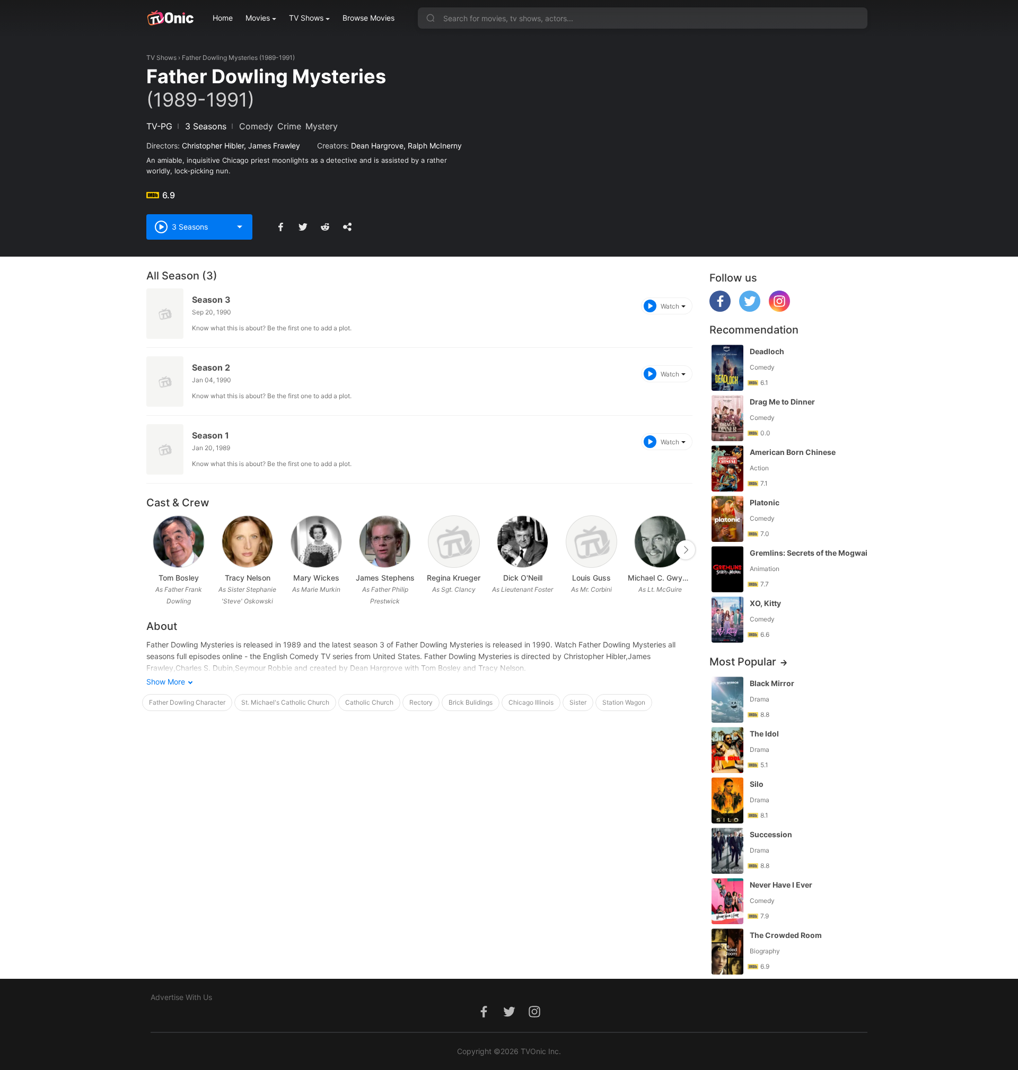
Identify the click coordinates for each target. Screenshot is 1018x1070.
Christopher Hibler (213, 145)
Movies (257, 17)
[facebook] (720, 308)
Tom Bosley (179, 577)
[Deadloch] (727, 368)
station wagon (623, 702)
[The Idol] (727, 750)
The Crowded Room (786, 935)
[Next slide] (685, 549)
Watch (670, 306)
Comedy (256, 126)
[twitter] (749, 308)
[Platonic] (727, 519)
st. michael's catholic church (285, 702)
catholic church (369, 702)
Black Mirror (772, 683)
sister (577, 702)
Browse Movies (368, 17)
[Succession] (727, 851)
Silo (756, 783)
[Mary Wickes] (316, 541)
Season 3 (211, 299)
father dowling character (187, 702)
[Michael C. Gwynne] (660, 541)
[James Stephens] (384, 541)
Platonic (764, 502)
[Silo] (727, 800)
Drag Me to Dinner (782, 401)
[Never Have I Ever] (727, 901)
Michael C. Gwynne (660, 577)
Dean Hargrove (377, 145)
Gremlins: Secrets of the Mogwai (808, 552)
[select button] (239, 227)
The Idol (764, 733)
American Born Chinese (793, 452)
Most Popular (742, 661)
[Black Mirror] (727, 700)
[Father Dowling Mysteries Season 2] (164, 381)
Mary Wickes (316, 577)
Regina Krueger (453, 577)
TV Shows (306, 17)
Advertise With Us (181, 997)
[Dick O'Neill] (522, 541)
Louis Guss (591, 577)
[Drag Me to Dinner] (727, 418)
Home (223, 17)
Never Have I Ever (781, 884)
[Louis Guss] (591, 541)
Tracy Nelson (247, 577)
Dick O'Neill (522, 577)
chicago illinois (531, 702)
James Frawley (274, 145)
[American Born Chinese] (727, 468)
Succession (771, 834)
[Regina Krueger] (453, 541)
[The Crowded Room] (727, 951)
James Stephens (385, 577)
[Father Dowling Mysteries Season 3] (164, 313)
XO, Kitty (765, 603)
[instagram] (779, 308)
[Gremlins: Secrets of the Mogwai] (727, 569)
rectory (421, 702)
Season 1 (210, 435)
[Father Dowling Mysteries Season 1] (164, 449)
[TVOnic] (170, 18)
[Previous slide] (153, 549)
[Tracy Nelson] (247, 541)
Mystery (321, 126)
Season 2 (211, 367)
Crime (289, 126)
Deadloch (767, 351)
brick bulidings (471, 702)
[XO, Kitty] (727, 620)
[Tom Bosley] (178, 541)
